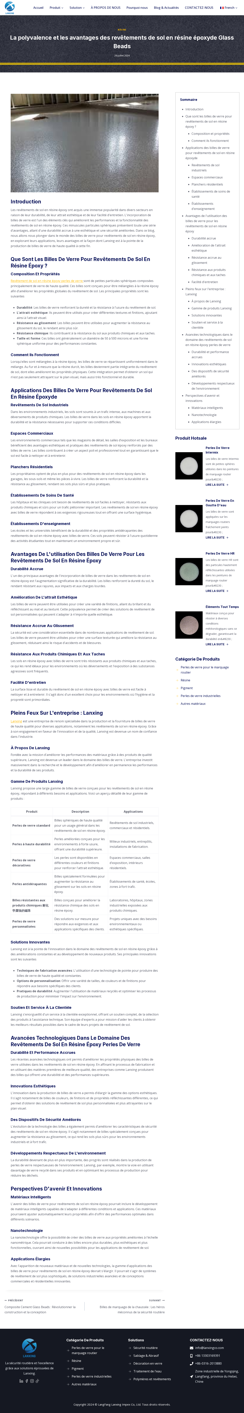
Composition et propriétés (211, 134)
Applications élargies (206, 422)
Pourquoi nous (137, 8)
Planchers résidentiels (207, 184)
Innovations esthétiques (209, 364)
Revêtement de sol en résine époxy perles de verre (47, 281)
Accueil (38, 8)
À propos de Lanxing (206, 301)
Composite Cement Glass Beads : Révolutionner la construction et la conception (40, 1306)
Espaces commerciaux (207, 177)
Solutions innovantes (207, 315)
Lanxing (16, 721)
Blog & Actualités (166, 8)
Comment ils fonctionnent (210, 141)
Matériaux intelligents (207, 408)
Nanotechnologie (204, 415)
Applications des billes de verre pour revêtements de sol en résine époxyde (210, 153)
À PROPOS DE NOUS (105, 8)
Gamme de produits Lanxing (212, 308)
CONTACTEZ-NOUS (199, 8)
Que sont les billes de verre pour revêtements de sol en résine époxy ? (208, 121)
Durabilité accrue (204, 238)
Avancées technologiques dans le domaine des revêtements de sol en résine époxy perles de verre (209, 339)
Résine (122, 29)
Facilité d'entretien (205, 282)
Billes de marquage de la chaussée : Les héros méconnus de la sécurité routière (132, 1306)
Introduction (194, 109)
